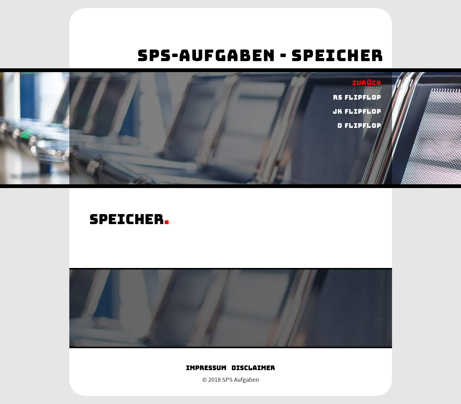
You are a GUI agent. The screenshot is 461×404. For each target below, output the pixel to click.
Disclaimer (253, 368)
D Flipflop (359, 126)
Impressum (206, 368)
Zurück (367, 83)
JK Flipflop (357, 111)
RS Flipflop (357, 97)
